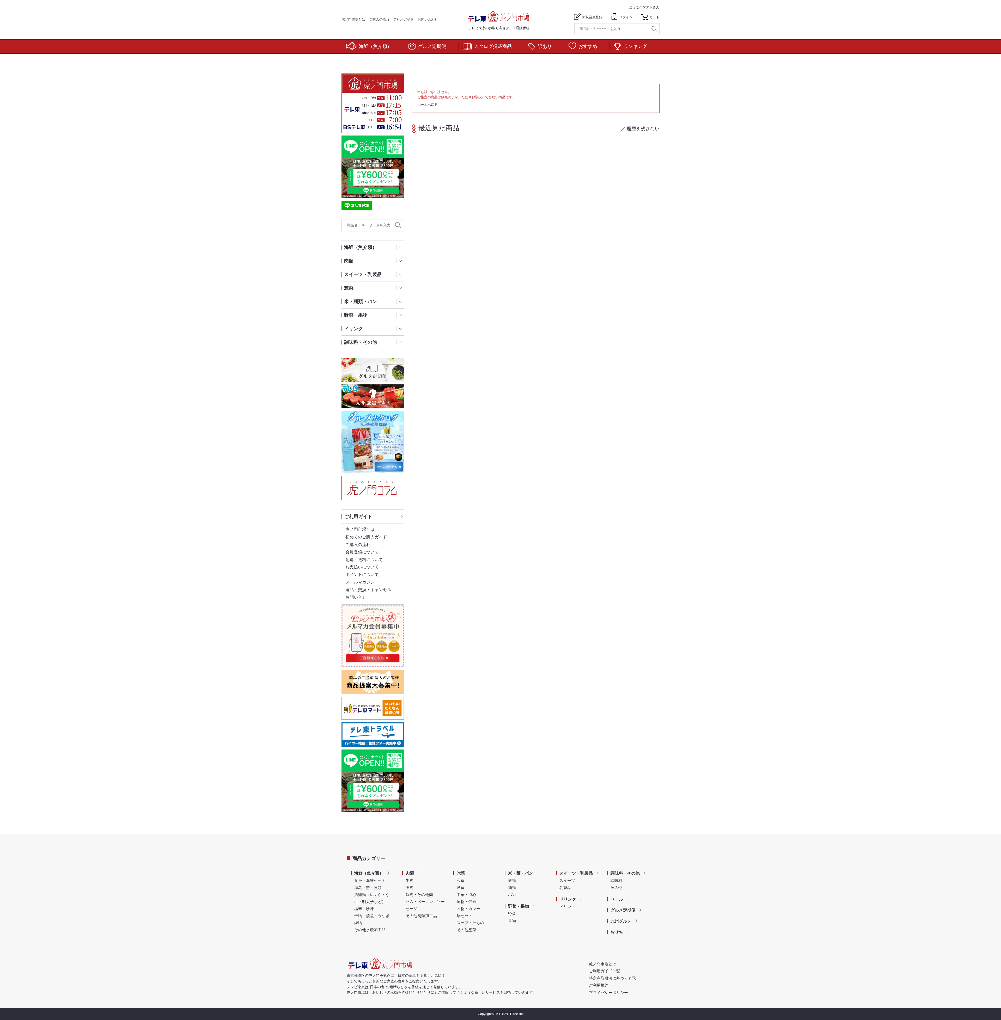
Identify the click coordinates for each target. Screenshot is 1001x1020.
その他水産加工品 (370, 929)
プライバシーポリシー (608, 992)
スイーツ (567, 880)
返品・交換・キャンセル (368, 589)
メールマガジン (360, 582)
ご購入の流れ (379, 19)
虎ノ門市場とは (353, 19)
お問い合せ (355, 597)
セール (617, 899)
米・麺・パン (520, 873)
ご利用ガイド (403, 19)
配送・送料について (364, 559)
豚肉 (409, 887)
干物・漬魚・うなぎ (371, 915)
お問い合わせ (428, 19)
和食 (461, 880)
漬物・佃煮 (466, 901)
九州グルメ (621, 921)
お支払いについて (362, 567)
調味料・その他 (625, 873)
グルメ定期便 (432, 46)
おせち (617, 932)
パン (512, 894)
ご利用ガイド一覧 (604, 971)
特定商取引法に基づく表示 (612, 978)
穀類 (512, 880)
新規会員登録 (592, 17)
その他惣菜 (466, 929)
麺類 (512, 887)
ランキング (635, 46)
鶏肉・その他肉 (419, 894)
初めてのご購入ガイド (366, 537)
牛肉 (409, 880)
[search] (654, 29)
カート (654, 17)
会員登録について (362, 552)
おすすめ (587, 46)
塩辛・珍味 (364, 908)
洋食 (461, 887)
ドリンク (567, 899)
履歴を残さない (643, 128)
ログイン (626, 17)
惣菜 (461, 873)
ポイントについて (362, 574)
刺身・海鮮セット (370, 880)
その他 (616, 887)
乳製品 (565, 887)
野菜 (512, 913)
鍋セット (464, 915)
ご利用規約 (598, 985)
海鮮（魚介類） (375, 46)
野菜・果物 (518, 906)
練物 (358, 922)
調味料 (616, 880)
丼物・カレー (468, 908)
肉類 (410, 873)
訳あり (545, 46)
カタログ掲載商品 (493, 46)
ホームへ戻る (427, 105)
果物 (512, 920)
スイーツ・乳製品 (576, 873)
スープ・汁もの (470, 922)
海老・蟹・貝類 (368, 887)
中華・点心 (466, 894)
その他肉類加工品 (421, 915)
